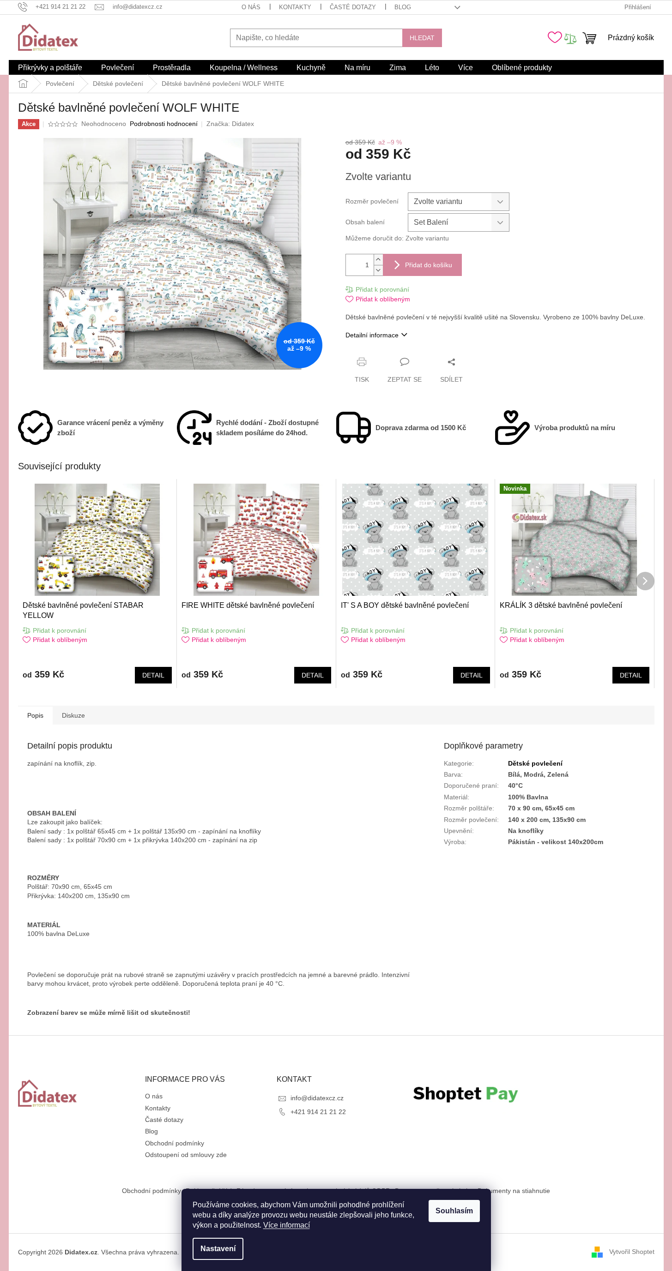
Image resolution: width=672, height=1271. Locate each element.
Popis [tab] (35, 715)
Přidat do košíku (428, 265)
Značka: (230, 123)
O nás (251, 7)
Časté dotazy (353, 7)
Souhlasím (454, 1211)
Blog (402, 7)
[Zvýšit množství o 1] (378, 259)
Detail (153, 675)
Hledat (422, 38)
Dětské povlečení (535, 763)
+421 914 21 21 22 (318, 1111)
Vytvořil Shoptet (631, 1251)
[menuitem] (50, 68)
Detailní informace (372, 335)
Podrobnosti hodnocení (164, 123)
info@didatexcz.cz (317, 1098)
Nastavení (218, 1249)
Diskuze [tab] (73, 715)
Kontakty (295, 7)
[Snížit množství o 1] (378, 270)
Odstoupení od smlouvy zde (186, 1154)
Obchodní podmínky (174, 1143)
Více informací (286, 1225)
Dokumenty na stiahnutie (514, 1190)
